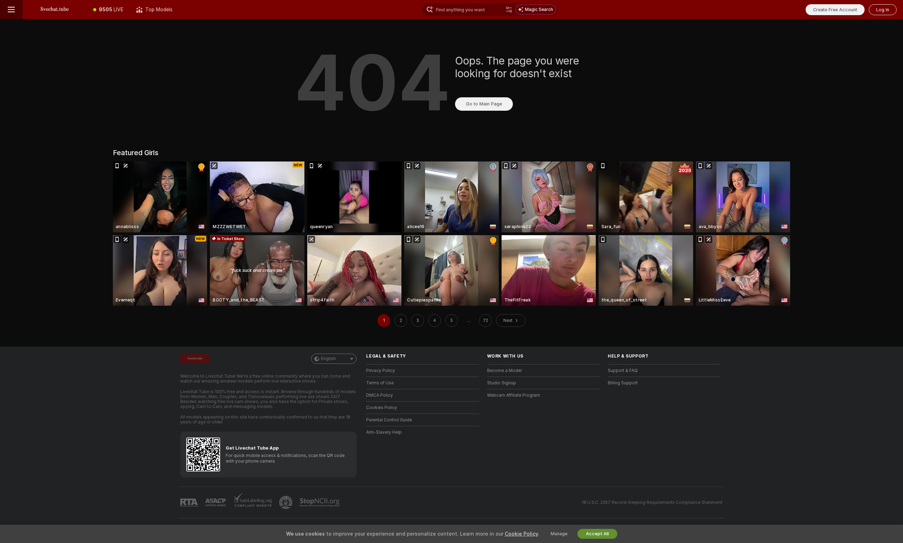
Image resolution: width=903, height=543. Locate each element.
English (328, 358)
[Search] (509, 9)
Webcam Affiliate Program (513, 395)
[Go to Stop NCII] (320, 502)
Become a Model (504, 370)
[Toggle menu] (11, 9)
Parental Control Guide (389, 419)
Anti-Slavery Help (384, 432)
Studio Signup (501, 382)
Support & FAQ (623, 370)
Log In (882, 9)
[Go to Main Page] (55, 9)
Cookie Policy (521, 534)
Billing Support (623, 382)
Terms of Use (380, 382)
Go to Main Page (484, 103)
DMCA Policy (379, 395)
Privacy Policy (380, 370)
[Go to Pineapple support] (286, 502)
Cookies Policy (381, 407)
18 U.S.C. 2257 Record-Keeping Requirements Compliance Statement (652, 502)
